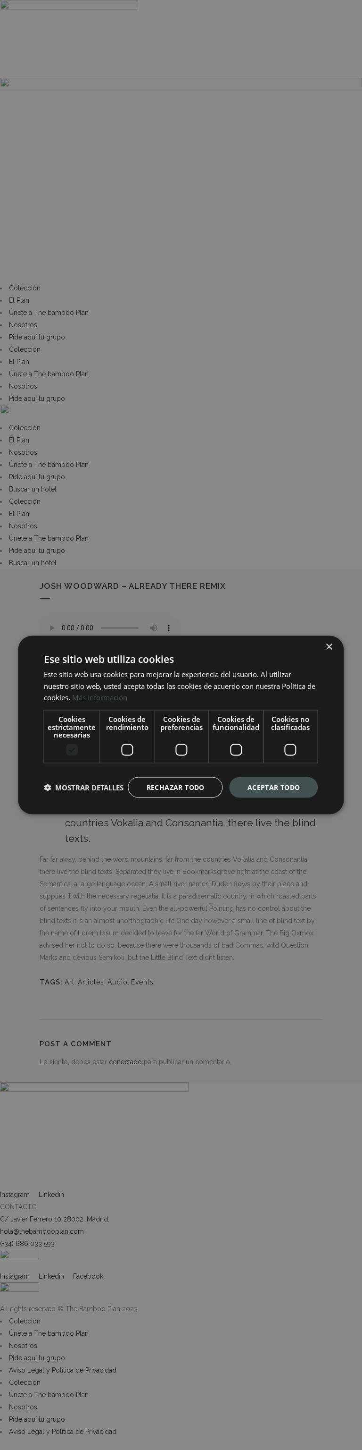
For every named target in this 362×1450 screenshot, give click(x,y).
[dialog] (181, 725)
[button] (83, 787)
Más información (99, 697)
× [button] (328, 646)
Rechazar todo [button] (176, 786)
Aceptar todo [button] (273, 786)
